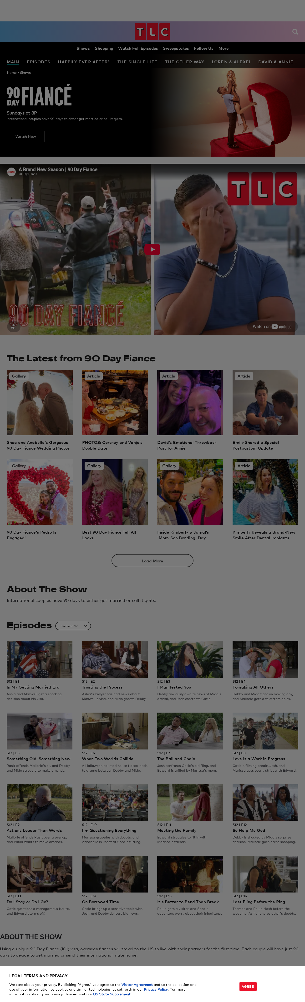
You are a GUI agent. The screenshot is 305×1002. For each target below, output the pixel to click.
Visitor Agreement (137, 984)
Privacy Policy (156, 989)
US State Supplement (112, 994)
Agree (248, 986)
